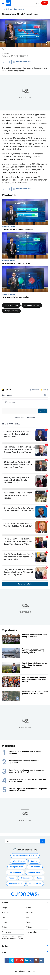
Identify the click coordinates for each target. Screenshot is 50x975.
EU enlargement (15, 872)
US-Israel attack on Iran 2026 (25, 855)
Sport (39, 878)
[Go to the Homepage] (8, 3)
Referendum (35, 867)
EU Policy (29, 912)
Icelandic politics (35, 872)
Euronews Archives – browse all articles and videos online (12, 938)
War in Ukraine (19, 861)
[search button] (42, 841)
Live (44, 3)
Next (28, 917)
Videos (29, 927)
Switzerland (25, 878)
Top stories (9, 630)
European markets (31, 305)
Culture (4, 927)
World (28, 908)
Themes (5, 902)
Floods (11, 878)
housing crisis (35, 883)
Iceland (34, 861)
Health (4, 922)
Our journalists (31, 932)
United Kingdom (11, 305)
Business (9, 9)
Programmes (7, 932)
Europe (4, 908)
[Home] (2, 9)
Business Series (19, 9)
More (4, 952)
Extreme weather (16, 883)
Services (5, 946)
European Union (16, 867)
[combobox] (25, 841)
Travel (28, 922)
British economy (11, 311)
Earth (4, 917)
